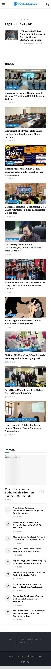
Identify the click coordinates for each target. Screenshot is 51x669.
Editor (24, 43)
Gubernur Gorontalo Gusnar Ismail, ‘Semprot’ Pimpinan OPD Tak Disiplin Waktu (25, 96)
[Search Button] (47, 4)
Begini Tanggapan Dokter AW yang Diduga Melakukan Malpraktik (29, 561)
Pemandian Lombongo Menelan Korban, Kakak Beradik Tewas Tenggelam (28, 599)
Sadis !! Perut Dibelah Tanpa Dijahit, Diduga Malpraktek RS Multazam (27, 525)
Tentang (19, 639)
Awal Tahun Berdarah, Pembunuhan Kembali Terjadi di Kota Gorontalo (28, 510)
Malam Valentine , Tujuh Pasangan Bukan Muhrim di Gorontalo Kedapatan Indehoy (29, 613)
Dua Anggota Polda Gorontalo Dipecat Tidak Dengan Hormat (27, 585)
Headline (11, 315)
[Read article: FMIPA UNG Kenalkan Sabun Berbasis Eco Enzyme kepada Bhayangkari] (25, 341)
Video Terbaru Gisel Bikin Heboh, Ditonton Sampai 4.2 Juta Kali (19, 492)
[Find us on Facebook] (21, 661)
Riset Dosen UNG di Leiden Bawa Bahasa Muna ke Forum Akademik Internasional (23, 428)
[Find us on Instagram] (24, 661)
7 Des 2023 (34, 43)
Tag (13, 19)
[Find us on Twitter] (28, 661)
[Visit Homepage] (25, 4)
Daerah (10, 163)
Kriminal (11, 277)
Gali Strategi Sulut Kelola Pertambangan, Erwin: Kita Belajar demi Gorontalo (23, 247)
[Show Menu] (3, 4)
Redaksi (37, 639)
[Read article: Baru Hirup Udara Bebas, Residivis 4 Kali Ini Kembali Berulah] (25, 376)
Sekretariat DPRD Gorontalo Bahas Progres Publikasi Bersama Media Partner (23, 133)
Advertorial (12, 87)
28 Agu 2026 (10, 217)
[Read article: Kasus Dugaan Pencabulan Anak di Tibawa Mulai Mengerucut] (25, 307)
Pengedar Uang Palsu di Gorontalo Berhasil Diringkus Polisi (29, 573)
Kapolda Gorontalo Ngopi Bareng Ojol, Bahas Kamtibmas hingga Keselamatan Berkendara (25, 209)
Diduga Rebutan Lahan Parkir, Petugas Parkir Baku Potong (27, 550)
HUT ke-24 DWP (23, 19)
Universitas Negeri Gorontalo (21, 350)
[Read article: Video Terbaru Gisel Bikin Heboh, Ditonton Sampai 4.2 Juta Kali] (25, 470)
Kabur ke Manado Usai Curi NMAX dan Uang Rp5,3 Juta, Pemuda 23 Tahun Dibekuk (25, 285)
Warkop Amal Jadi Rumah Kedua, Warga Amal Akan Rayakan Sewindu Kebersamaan (24, 171)
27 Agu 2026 (10, 362)
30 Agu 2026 (10, 103)
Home (7, 19)
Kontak (28, 639)
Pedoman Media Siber (25, 642)
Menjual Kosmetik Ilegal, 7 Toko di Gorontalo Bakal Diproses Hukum (29, 538)
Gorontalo (12, 201)
